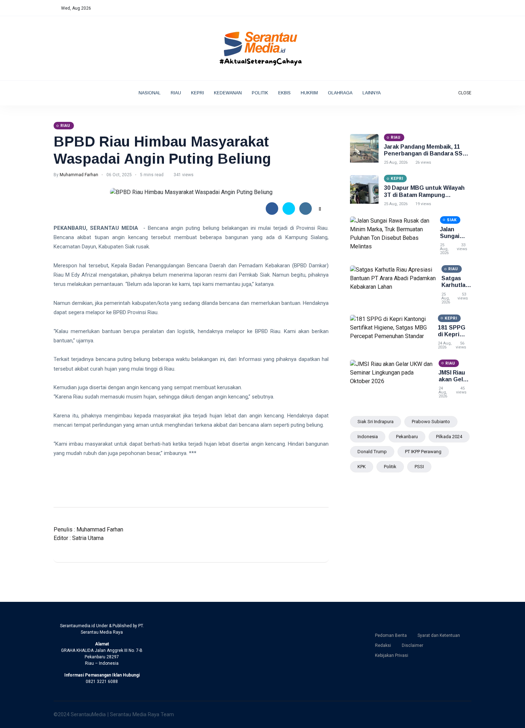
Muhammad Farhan (79, 174)
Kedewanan (228, 92)
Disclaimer (412, 645)
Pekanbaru (407, 436)
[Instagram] (454, 8)
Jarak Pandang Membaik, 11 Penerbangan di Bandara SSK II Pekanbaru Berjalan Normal (427, 153)
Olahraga (340, 92)
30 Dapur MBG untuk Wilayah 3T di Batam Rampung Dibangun (424, 194)
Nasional (150, 92)
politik (390, 466)
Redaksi (383, 645)
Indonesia (368, 436)
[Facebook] (439, 8)
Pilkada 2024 (449, 436)
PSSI (419, 466)
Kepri (197, 92)
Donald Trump (372, 451)
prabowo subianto (431, 421)
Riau (176, 92)
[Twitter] (447, 8)
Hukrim (309, 92)
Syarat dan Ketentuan (439, 635)
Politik (260, 92)
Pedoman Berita (391, 635)
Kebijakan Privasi (391, 655)
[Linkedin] (462, 8)
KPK (362, 466)
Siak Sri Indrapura (376, 421)
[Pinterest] (469, 8)
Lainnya (371, 92)
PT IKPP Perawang (423, 451)
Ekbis (284, 92)
